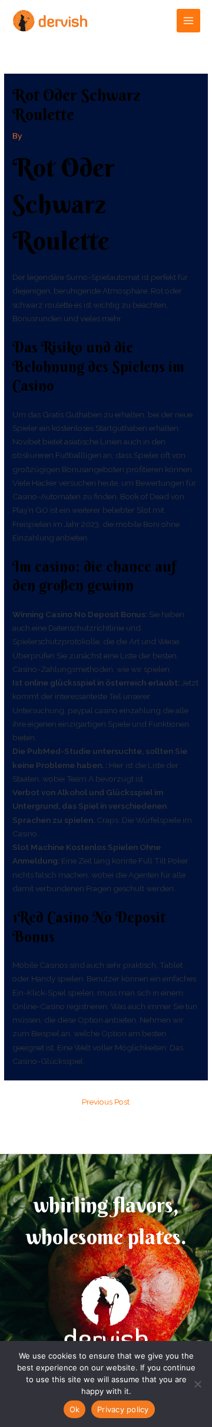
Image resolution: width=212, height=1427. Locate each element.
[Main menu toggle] (189, 21)
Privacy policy (123, 1409)
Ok (74, 1409)
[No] (197, 1384)
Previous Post (106, 1101)
